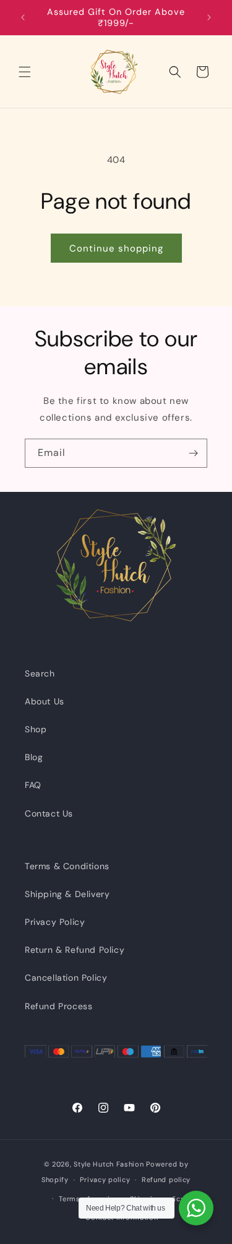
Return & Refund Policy (74, 949)
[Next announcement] (209, 17)
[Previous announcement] (23, 17)
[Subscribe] (193, 453)
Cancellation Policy (66, 977)
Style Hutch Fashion (109, 1164)
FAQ (33, 785)
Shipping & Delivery (67, 894)
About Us (44, 701)
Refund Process (58, 1006)
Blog (34, 757)
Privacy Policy (55, 921)
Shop (35, 729)
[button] (24, 71)
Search (40, 673)
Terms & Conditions (67, 866)
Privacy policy (105, 1179)
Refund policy (166, 1179)
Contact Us (49, 813)
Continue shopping (116, 248)
